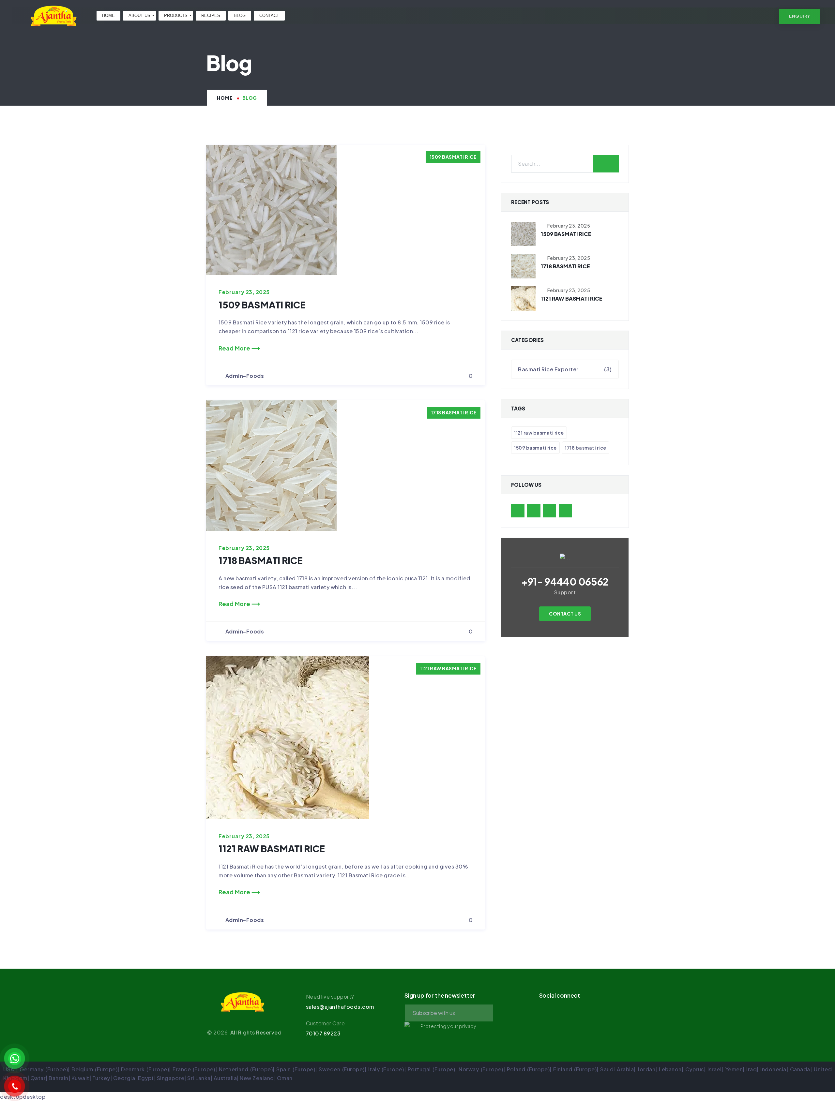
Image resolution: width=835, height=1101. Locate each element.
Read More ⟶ (239, 348)
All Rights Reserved (256, 1032)
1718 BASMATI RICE (454, 412)
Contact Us (565, 614)
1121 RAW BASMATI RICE (448, 668)
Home (225, 98)
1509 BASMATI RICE (453, 157)
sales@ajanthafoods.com (340, 1006)
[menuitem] (108, 16)
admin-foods (244, 375)
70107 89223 (323, 1033)
